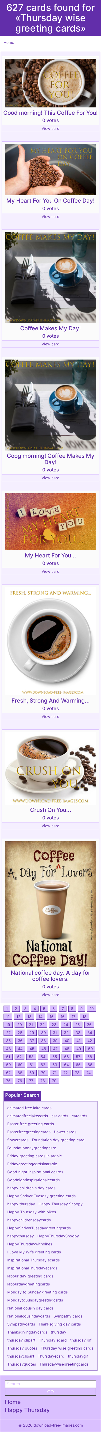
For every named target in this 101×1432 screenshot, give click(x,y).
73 (77, 1072)
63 (54, 1064)
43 (8, 1048)
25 (77, 1024)
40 (67, 1040)
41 (78, 1040)
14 (41, 1016)
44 (20, 1048)
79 (54, 1080)
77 (31, 1080)
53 (31, 1056)
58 (89, 1056)
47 (55, 1048)
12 (18, 1016)
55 (54, 1056)
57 (78, 1056)
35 (8, 1040)
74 (88, 1072)
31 (55, 1032)
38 (43, 1040)
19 (8, 1024)
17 (73, 1016)
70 (43, 1072)
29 (31, 1032)
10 (92, 1008)
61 (32, 1064)
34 (89, 1032)
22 (42, 1024)
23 (54, 1024)
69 (31, 1072)
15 (52, 1016)
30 (43, 1032)
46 (43, 1048)
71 (54, 1072)
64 (66, 1064)
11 (7, 1016)
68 (20, 1072)
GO (50, 1391)
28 (20, 1032)
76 (20, 1080)
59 (8, 1064)
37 (32, 1040)
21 (31, 1024)
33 (78, 1032)
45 (32, 1048)
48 (67, 1048)
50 (90, 1048)
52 (19, 1056)
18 (84, 1016)
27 (8, 1032)
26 (89, 1024)
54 (43, 1056)
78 (42, 1080)
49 (78, 1048)
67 (8, 1072)
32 (66, 1032)
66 (90, 1064)
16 (63, 1016)
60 (20, 1064)
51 (8, 1056)
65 (78, 1064)
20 (19, 1024)
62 (43, 1064)
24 (65, 1024)
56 (66, 1056)
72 (65, 1072)
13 (29, 1016)
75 (8, 1080)
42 (89, 1040)
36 (20, 1040)
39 (55, 1040)
